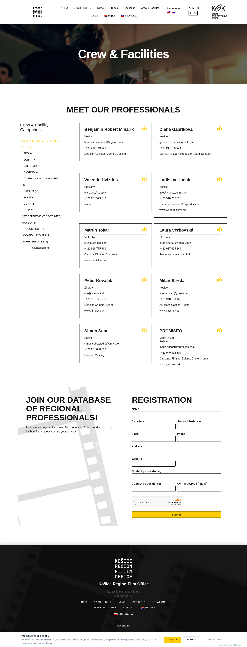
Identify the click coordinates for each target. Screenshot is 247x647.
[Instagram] (195, 13)
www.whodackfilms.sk (172, 209)
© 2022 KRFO (123, 626)
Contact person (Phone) (192, 483)
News (100, 7)
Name (135, 409)
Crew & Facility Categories (34, 127)
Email (135, 434)
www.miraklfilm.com (96, 260)
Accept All (173, 639)
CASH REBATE (82, 7)
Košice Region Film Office (123, 584)
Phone (181, 434)
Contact (94, 15)
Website (137, 459)
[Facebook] (191, 13)
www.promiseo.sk (169, 364)
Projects (114, 7)
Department (139, 421)
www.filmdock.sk (94, 310)
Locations (130, 7)
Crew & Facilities (150, 7)
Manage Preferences (213, 639)
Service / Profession (189, 421)
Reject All (191, 639)
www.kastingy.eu (169, 310)
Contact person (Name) (146, 471)
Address (137, 446)
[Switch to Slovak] (174, 12)
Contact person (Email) (146, 483)
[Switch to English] (169, 12)
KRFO (64, 7)
